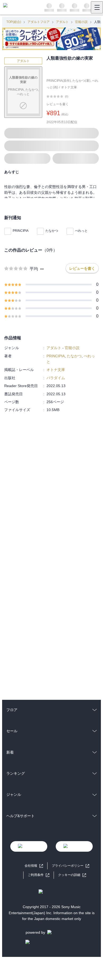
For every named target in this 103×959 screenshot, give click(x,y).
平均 (34, 269)
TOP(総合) (13, 22)
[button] (72, 875)
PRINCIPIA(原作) (58, 81)
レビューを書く (57, 104)
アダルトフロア (38, 22)
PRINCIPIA (21, 231)
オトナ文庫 (69, 87)
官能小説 (81, 22)
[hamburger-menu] (97, 7)
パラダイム (55, 378)
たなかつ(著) (81, 81)
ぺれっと (81, 231)
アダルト (62, 22)
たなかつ (51, 231)
